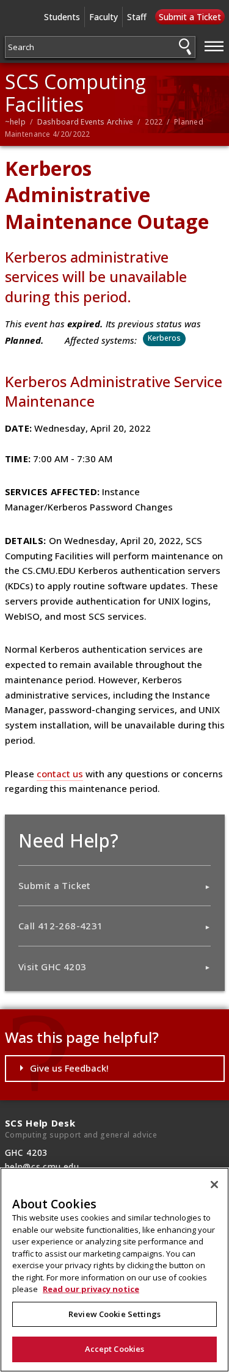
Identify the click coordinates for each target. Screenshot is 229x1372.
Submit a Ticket (190, 17)
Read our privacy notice (91, 1288)
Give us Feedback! (69, 1068)
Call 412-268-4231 (60, 926)
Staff (137, 17)
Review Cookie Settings (114, 1313)
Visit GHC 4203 (52, 966)
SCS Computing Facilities (75, 92)
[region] (114, 1269)
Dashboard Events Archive (85, 122)
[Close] (214, 1184)
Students (62, 17)
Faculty (103, 17)
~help (15, 122)
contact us (60, 774)
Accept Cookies (115, 1348)
